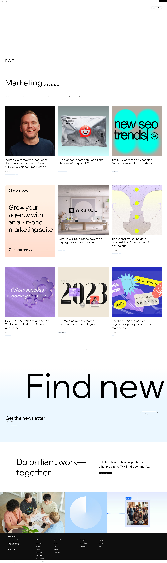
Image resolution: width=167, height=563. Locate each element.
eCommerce (38, 549)
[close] (166, 561)
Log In (157, 1)
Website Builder (82, 539)
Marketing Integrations (39, 555)
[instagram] (11, 549)
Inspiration (56, 543)
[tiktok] (14, 549)
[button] (159, 8)
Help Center (56, 549)
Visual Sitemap (38, 546)
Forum (55, 542)
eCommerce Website (83, 543)
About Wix (100, 539)
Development (38, 540)
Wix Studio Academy (57, 539)
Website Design (82, 540)
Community (56, 540)
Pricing (89, 1)
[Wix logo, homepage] (4, 1)
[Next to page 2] (86, 349)
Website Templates (83, 542)
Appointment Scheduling (84, 545)
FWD (9, 61)
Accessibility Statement (102, 545)
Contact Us (100, 542)
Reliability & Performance (40, 558)
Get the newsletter (25, 418)
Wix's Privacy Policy (14, 425)
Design (37, 539)
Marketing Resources (57, 545)
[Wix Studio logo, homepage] (12, 537)
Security (37, 556)
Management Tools (39, 552)
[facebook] (13, 549)
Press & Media (101, 543)
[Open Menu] (155, 7)
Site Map (100, 546)
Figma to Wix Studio (39, 543)
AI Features (38, 545)
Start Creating (163, 1)
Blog (55, 546)
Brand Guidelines (57, 552)
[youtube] (8, 549)
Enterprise (37, 542)
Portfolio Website (83, 546)
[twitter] (10, 549)
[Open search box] (153, 8)
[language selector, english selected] (155, 1)
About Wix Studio (101, 540)
